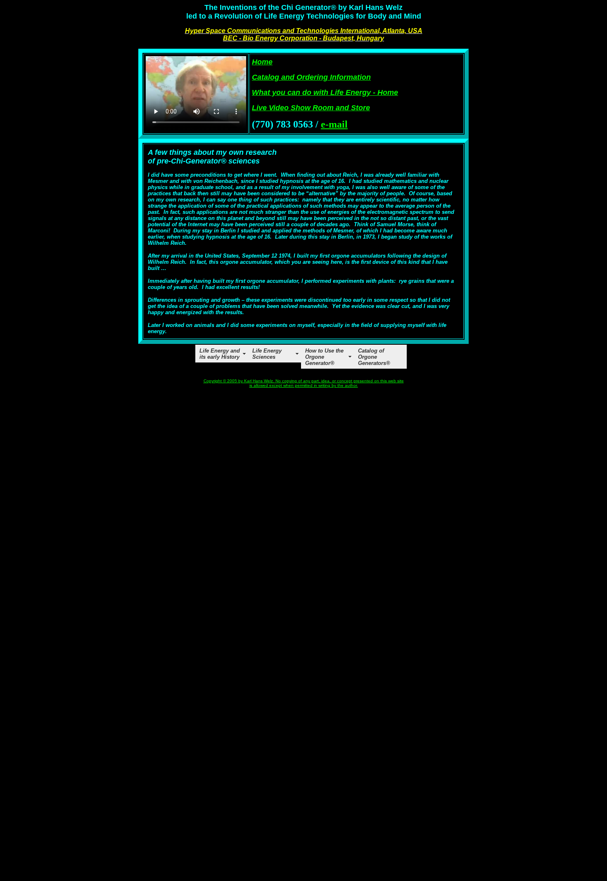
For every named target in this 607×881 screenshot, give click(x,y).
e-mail (334, 124)
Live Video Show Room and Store (311, 108)
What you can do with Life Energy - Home (325, 92)
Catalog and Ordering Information (311, 77)
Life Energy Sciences (267, 354)
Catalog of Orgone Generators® (374, 357)
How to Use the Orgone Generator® (324, 357)
